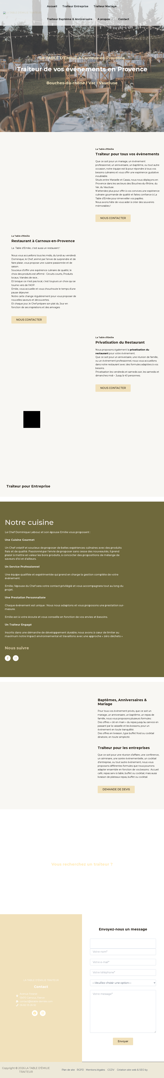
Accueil (52, 6)
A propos (104, 19)
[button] (111, 19)
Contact (123, 19)
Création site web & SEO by (132, 1069)
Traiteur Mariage (105, 6)
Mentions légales (95, 1069)
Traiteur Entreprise (75, 6)
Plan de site (68, 1069)
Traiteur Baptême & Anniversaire (69, 19)
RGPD (80, 1069)
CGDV (110, 1069)
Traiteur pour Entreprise (28, 486)
